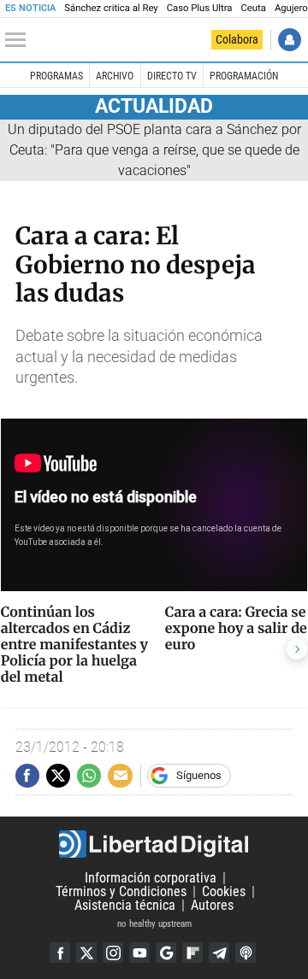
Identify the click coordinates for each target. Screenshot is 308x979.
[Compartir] (27, 776)
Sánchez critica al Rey (110, 8)
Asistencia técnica (124, 905)
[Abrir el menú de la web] (19, 40)
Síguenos (199, 775)
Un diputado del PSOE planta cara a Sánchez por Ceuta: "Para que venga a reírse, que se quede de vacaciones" (154, 150)
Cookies (224, 891)
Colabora (237, 39)
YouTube (139, 952)
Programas (56, 76)
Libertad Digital (154, 844)
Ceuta (252, 8)
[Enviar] (89, 776)
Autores (212, 905)
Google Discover (166, 952)
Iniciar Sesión (289, 39)
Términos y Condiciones (121, 891)
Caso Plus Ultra (200, 8)
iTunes (245, 952)
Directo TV (172, 76)
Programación (244, 76)
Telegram (219, 952)
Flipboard (192, 952)
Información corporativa (150, 878)
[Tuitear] (58, 776)
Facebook (60, 952)
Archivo (114, 76)
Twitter (86, 952)
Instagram (113, 952)
